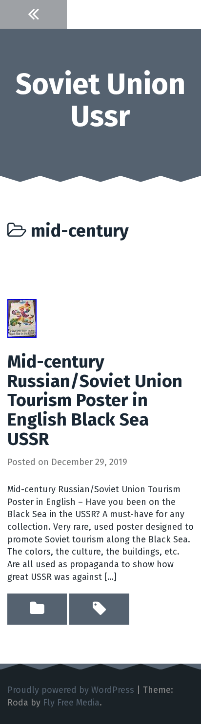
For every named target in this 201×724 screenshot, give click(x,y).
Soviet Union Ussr (100, 100)
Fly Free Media (71, 702)
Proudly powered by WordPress (70, 690)
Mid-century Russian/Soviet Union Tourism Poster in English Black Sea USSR (94, 400)
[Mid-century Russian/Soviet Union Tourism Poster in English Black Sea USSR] (22, 318)
